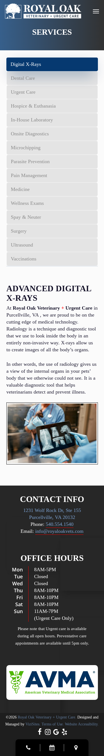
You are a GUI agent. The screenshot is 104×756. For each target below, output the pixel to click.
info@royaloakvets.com (59, 531)
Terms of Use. (53, 724)
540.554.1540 (59, 524)
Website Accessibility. (82, 724)
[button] (96, 11)
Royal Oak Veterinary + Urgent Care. (47, 717)
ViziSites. (33, 724)
